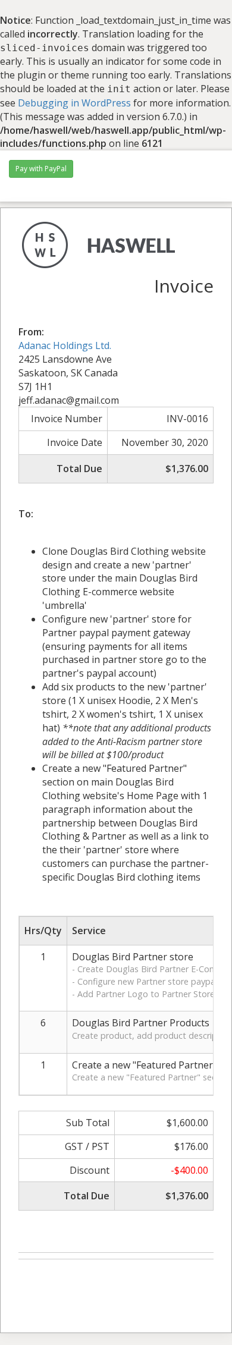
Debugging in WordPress (74, 102)
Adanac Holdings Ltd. (64, 345)
